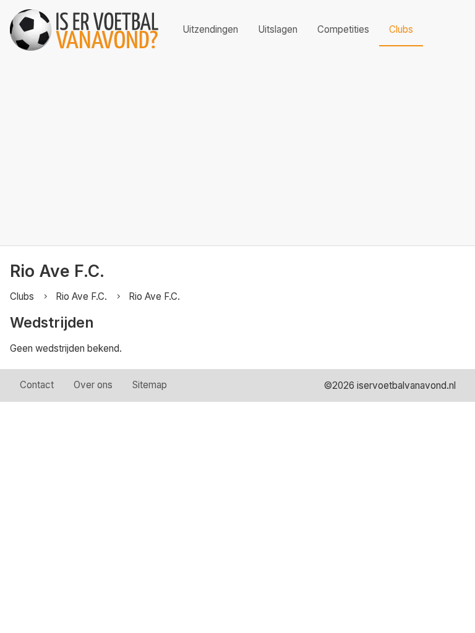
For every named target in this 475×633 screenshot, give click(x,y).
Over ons (93, 385)
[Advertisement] (237, 152)
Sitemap (149, 385)
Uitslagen (277, 29)
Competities (343, 29)
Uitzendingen (210, 29)
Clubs (401, 29)
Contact (37, 385)
